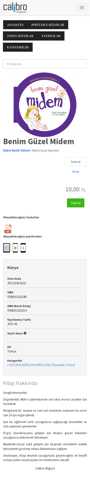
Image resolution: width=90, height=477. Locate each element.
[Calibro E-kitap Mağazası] (13, 7)
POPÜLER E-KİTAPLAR (47, 24)
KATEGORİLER (18, 47)
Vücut (71, 365)
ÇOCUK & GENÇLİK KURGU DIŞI (29, 365)
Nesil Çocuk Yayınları (45, 150)
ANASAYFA (15, 24)
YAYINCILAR (50, 36)
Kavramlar (58, 365)
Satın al (75, 162)
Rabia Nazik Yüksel (16, 150)
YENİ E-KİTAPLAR (20, 36)
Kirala (75, 172)
